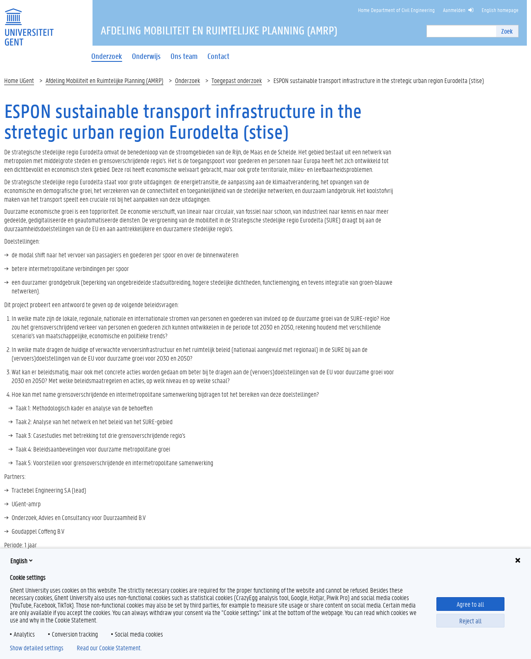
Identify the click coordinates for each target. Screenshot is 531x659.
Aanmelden (454, 9)
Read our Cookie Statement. (109, 647)
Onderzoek (187, 80)
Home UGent (19, 80)
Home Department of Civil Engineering (396, 9)
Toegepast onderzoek (237, 80)
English (18, 560)
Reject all (470, 620)
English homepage (500, 9)
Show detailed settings (36, 647)
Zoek (507, 31)
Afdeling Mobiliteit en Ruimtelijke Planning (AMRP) (104, 80)
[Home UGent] (29, 21)
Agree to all (470, 604)
